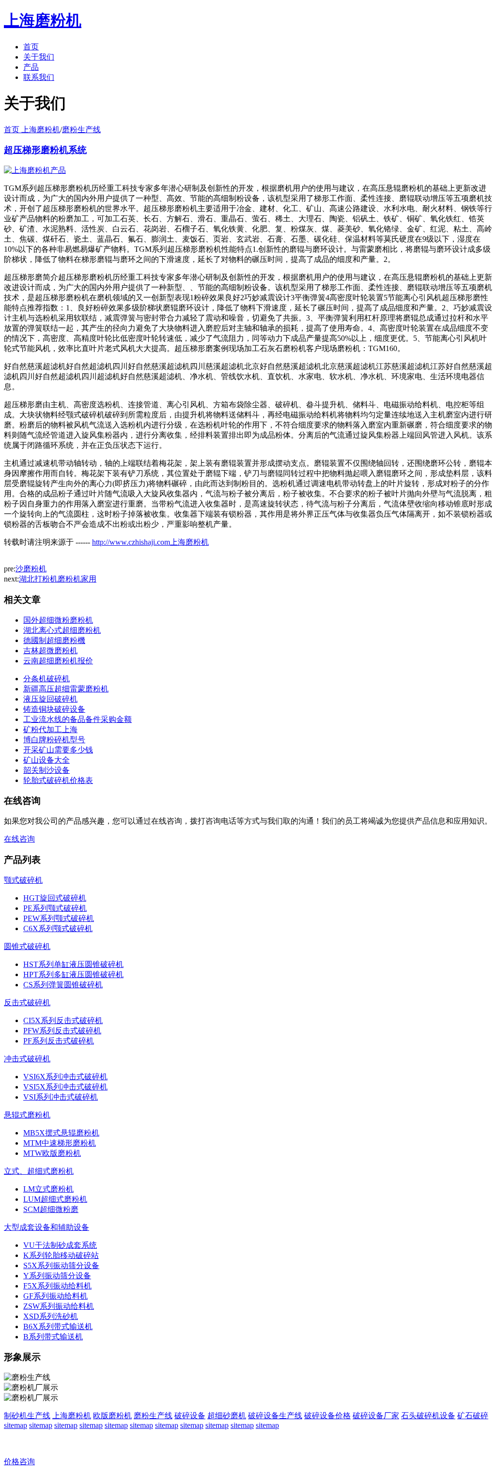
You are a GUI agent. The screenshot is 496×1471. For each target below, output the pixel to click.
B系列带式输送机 (53, 1337)
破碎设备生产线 (275, 1415)
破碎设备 (189, 1415)
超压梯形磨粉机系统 (45, 150)
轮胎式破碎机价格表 (58, 780)
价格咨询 (19, 1461)
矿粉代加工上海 (50, 729)
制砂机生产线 (27, 1415)
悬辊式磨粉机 (27, 1115)
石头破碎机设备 (428, 1415)
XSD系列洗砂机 (50, 1316)
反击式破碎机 (27, 1002)
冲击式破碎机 (27, 1059)
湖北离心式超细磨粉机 (62, 630)
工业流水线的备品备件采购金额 (77, 719)
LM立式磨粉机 (48, 1189)
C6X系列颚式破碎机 (58, 928)
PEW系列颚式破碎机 (58, 918)
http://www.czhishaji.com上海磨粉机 (150, 542)
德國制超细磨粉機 (54, 640)
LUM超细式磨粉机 (55, 1199)
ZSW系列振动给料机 (58, 1306)
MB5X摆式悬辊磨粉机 (61, 1133)
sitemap (15, 1425)
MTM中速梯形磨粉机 (59, 1143)
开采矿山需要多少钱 (58, 750)
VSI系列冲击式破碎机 (60, 1097)
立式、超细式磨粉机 (39, 1171)
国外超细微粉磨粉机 (58, 620)
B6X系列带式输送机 (58, 1326)
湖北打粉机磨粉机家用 (57, 579)
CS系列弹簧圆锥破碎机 (63, 985)
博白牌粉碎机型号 (54, 740)
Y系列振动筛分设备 (57, 1276)
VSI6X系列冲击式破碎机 (65, 1077)
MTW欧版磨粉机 (52, 1153)
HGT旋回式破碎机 (54, 898)
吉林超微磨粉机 (50, 650)
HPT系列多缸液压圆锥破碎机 (73, 974)
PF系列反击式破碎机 (58, 1041)
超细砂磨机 (226, 1415)
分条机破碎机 (46, 678)
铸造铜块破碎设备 (54, 709)
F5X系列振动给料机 (57, 1286)
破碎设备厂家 (376, 1415)
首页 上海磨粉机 (32, 129)
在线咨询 (19, 839)
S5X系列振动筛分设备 (61, 1265)
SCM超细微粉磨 (50, 1209)
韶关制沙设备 (46, 770)
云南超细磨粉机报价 (58, 661)
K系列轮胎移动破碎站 (61, 1255)
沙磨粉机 (31, 569)
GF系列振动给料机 (55, 1296)
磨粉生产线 (81, 129)
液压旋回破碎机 (50, 699)
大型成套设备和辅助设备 (46, 1227)
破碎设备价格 (327, 1415)
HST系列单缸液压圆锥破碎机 (73, 964)
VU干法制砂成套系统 (60, 1245)
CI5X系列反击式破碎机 (63, 1020)
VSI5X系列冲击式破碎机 (65, 1087)
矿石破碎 (472, 1415)
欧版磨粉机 (112, 1415)
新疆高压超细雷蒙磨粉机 (65, 689)
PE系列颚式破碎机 (55, 908)
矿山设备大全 (46, 760)
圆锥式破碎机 (27, 946)
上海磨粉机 (71, 1415)
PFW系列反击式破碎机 (62, 1031)
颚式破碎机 (23, 880)
